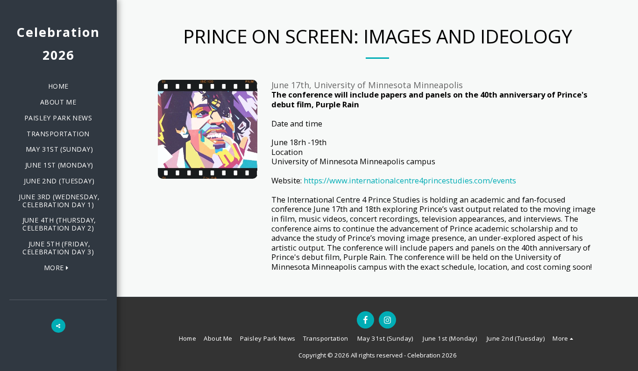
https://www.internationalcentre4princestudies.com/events (410, 180)
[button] (58, 326)
